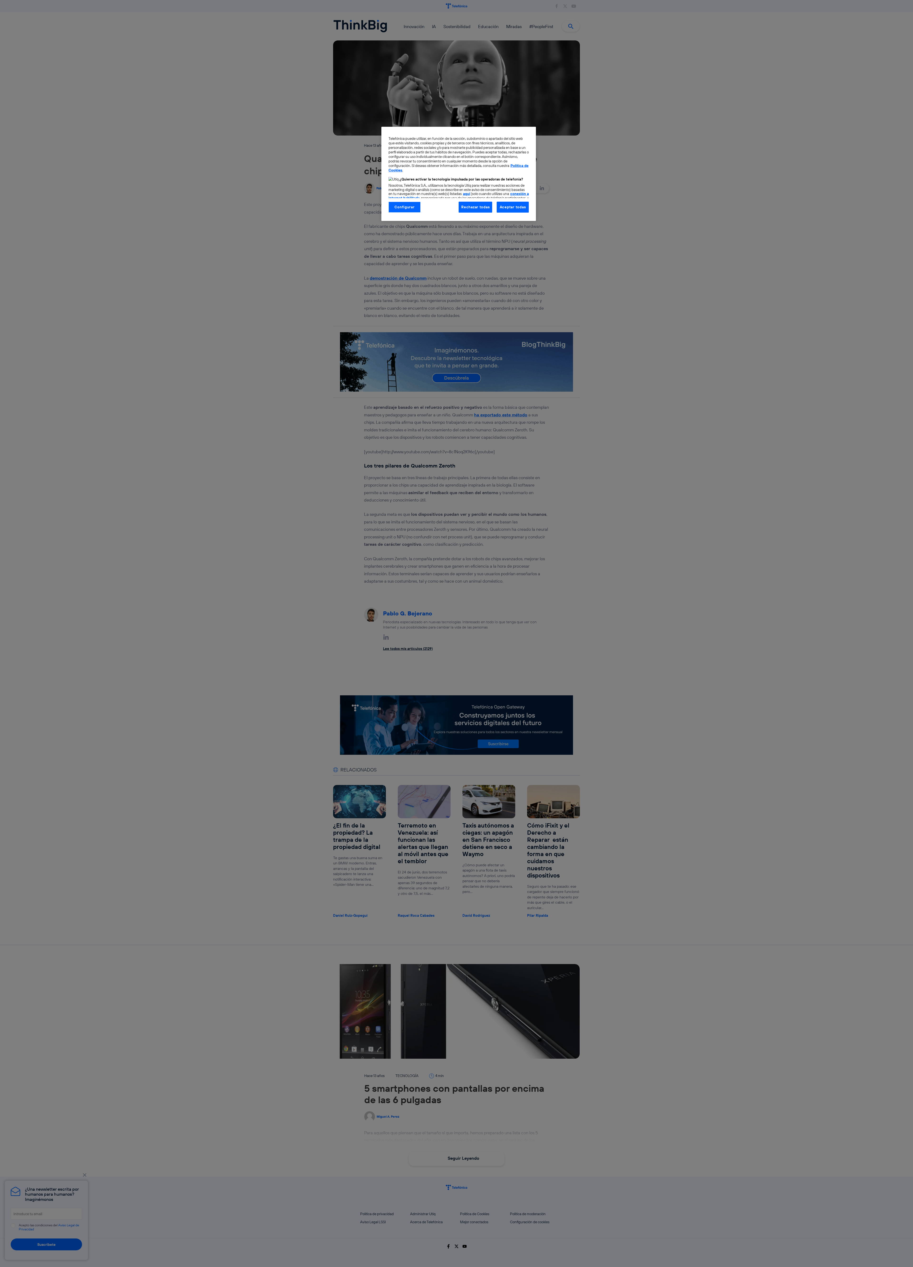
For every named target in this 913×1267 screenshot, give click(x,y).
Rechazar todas (475, 207)
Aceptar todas (513, 207)
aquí (466, 193)
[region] (458, 174)
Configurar (404, 207)
